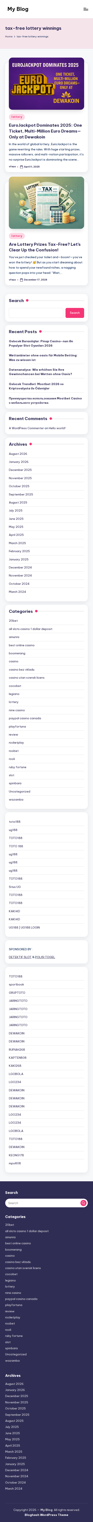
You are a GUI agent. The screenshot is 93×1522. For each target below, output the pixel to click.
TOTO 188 (16, 846)
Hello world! (57, 428)
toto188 (15, 822)
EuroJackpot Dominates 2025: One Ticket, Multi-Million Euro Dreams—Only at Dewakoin (45, 131)
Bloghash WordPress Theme (46, 1515)
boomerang (17, 653)
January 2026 (19, 462)
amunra (14, 637)
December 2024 (20, 567)
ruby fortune (17, 767)
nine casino (17, 710)
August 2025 (18, 502)
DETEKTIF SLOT (20, 957)
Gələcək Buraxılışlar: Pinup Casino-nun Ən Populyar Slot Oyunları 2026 (41, 343)
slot (11, 775)
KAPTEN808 (18, 1058)
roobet (14, 751)
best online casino (22, 645)
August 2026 (18, 454)
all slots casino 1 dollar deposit (30, 629)
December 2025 (20, 470)
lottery (16, 116)
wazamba (16, 799)
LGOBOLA (16, 1074)
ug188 (13, 830)
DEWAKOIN (16, 1033)
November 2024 (20, 575)
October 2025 (19, 486)
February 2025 (19, 551)
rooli (12, 759)
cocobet (15, 686)
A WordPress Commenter (26, 428)
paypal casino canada (25, 718)
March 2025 (17, 543)
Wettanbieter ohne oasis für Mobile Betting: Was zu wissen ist (43, 357)
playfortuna (17, 726)
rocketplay (16, 742)
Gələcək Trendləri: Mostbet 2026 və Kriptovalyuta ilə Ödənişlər (36, 386)
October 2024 (19, 584)
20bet (13, 621)
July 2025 (15, 510)
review (13, 734)
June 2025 (16, 519)
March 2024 (17, 592)
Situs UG (15, 887)
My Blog (17, 9)
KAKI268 (15, 1066)
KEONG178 (16, 1155)
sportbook (16, 984)
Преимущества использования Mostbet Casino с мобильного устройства (45, 400)
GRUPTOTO (17, 993)
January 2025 (19, 559)
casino (13, 661)
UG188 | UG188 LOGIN (24, 927)
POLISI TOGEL (45, 957)
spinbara (15, 783)
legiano (14, 694)
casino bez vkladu (21, 669)
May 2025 (16, 527)
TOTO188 (15, 838)
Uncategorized (19, 791)
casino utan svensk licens (27, 678)
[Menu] (85, 9)
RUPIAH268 (17, 1050)
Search (16, 300)
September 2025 (21, 494)
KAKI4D (14, 911)
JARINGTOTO (18, 1001)
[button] (83, 1203)
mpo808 (15, 1163)
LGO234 (15, 1082)
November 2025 (20, 478)
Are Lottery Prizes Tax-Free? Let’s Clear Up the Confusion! (45, 247)
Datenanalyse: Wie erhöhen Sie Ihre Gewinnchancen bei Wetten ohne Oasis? (40, 372)
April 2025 (16, 535)
